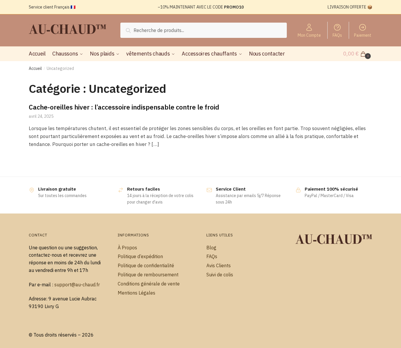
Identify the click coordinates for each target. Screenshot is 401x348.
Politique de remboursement (148, 275)
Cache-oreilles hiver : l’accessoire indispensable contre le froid (124, 107)
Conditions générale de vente (149, 284)
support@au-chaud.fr (77, 285)
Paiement (362, 35)
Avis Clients (218, 265)
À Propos (127, 248)
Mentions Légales (136, 293)
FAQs (337, 35)
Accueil (35, 68)
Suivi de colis (219, 275)
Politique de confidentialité (146, 265)
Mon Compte (309, 35)
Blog (211, 248)
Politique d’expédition (140, 256)
